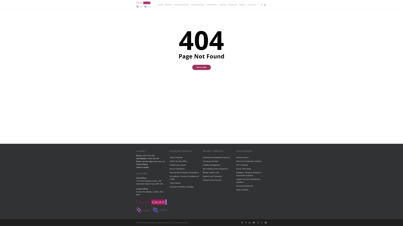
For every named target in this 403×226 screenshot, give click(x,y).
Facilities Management (211, 165)
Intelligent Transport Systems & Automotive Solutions (248, 174)
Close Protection (176, 157)
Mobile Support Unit (211, 172)
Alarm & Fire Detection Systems (248, 161)
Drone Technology (243, 169)
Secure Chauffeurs (177, 169)
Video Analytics (242, 190)
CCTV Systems (242, 165)
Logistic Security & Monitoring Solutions (248, 180)
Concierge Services (210, 161)
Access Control (242, 157)
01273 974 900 (148, 156)
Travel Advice (174, 183)
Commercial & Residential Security (216, 157)
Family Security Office (178, 161)
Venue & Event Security (212, 180)
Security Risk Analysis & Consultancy (184, 172)
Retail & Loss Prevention (212, 176)
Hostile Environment (177, 165)
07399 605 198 (153, 158)
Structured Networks (244, 186)
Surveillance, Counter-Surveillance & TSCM (184, 177)
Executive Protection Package (181, 187)
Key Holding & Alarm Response (215, 169)
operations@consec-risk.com (153, 161)
